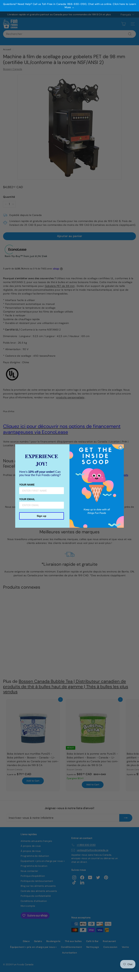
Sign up (41, 515)
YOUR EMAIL (27, 499)
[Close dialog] (120, 447)
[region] (69, 5)
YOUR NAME (27, 484)
